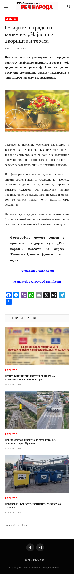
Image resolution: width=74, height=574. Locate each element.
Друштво (11, 19)
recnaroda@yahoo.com (37, 270)
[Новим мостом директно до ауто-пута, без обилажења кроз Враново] (37, 410)
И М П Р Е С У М (34, 559)
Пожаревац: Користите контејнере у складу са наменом (33, 505)
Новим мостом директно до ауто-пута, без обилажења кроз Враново (30, 441)
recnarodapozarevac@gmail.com (37, 281)
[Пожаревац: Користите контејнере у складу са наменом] (37, 474)
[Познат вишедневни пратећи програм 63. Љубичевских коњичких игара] (37, 346)
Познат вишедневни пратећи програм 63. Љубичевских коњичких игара (30, 377)
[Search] (68, 6)
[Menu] (6, 6)
